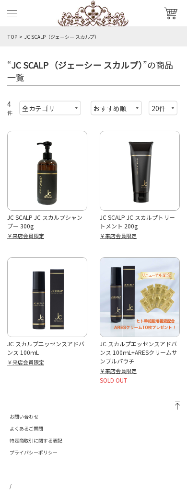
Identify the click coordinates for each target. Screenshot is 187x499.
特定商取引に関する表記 (36, 440)
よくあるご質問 (26, 428)
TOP (12, 36)
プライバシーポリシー (34, 452)
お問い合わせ (24, 416)
